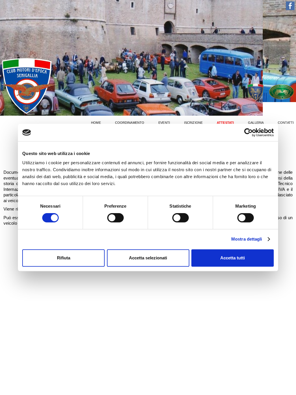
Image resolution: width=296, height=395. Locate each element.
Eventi (164, 122)
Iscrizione (193, 122)
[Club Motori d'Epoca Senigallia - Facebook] (290, 8)
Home (96, 122)
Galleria (256, 122)
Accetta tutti (232, 257)
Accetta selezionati (148, 257)
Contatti (286, 122)
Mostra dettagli (246, 239)
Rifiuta (63, 257)
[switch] (115, 217)
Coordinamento (129, 122)
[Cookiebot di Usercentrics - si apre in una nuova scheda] (248, 132)
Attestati (225, 122)
